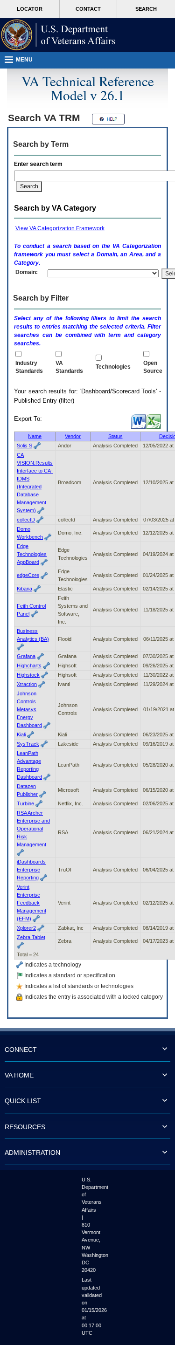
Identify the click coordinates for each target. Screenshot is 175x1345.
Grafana (26, 656)
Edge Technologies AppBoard (32, 554)
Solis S (24, 445)
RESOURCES (25, 1127)
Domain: (26, 272)
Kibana (24, 588)
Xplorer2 (26, 928)
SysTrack (28, 744)
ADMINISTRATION (32, 1152)
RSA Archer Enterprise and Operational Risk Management (33, 828)
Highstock (28, 675)
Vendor (73, 436)
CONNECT (21, 1049)
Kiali (21, 734)
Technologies (113, 367)
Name (35, 436)
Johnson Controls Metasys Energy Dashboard (29, 709)
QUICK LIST (23, 1101)
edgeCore (28, 575)
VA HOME (19, 1075)
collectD (26, 519)
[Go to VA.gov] (58, 35)
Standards (69, 367)
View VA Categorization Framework (60, 228)
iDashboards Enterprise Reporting (31, 869)
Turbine (25, 803)
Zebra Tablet (31, 937)
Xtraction (27, 684)
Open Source (152, 367)
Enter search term (39, 164)
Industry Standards (29, 367)
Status (115, 436)
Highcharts (29, 665)
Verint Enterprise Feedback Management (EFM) (31, 902)
